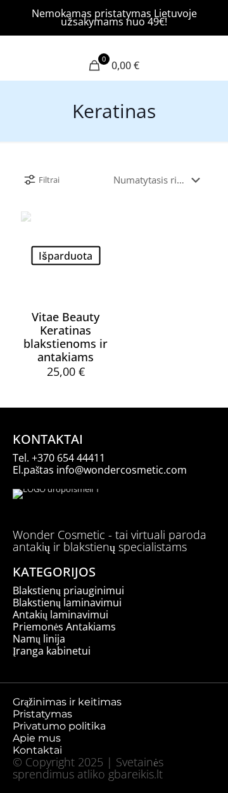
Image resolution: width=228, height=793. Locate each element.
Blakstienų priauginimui (68, 590)
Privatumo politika (59, 726)
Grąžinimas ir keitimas (67, 702)
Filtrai (49, 179)
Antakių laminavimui (60, 615)
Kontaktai (37, 750)
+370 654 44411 (68, 458)
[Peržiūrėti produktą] (95, 226)
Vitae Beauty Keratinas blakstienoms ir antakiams (65, 336)
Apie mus (38, 738)
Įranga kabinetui (52, 651)
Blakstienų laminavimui (67, 603)
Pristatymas (42, 714)
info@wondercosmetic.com (121, 470)
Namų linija (39, 639)
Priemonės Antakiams (64, 627)
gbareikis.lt (135, 774)
